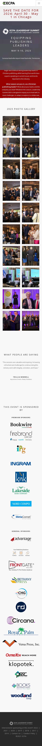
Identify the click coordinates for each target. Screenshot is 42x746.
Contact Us (16, 733)
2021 (6, 730)
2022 (36, 728)
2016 (7, 733)
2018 (27, 730)
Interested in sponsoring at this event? (17, 728)
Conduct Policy (29, 733)
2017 (34, 730)
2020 (13, 730)
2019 (20, 730)
